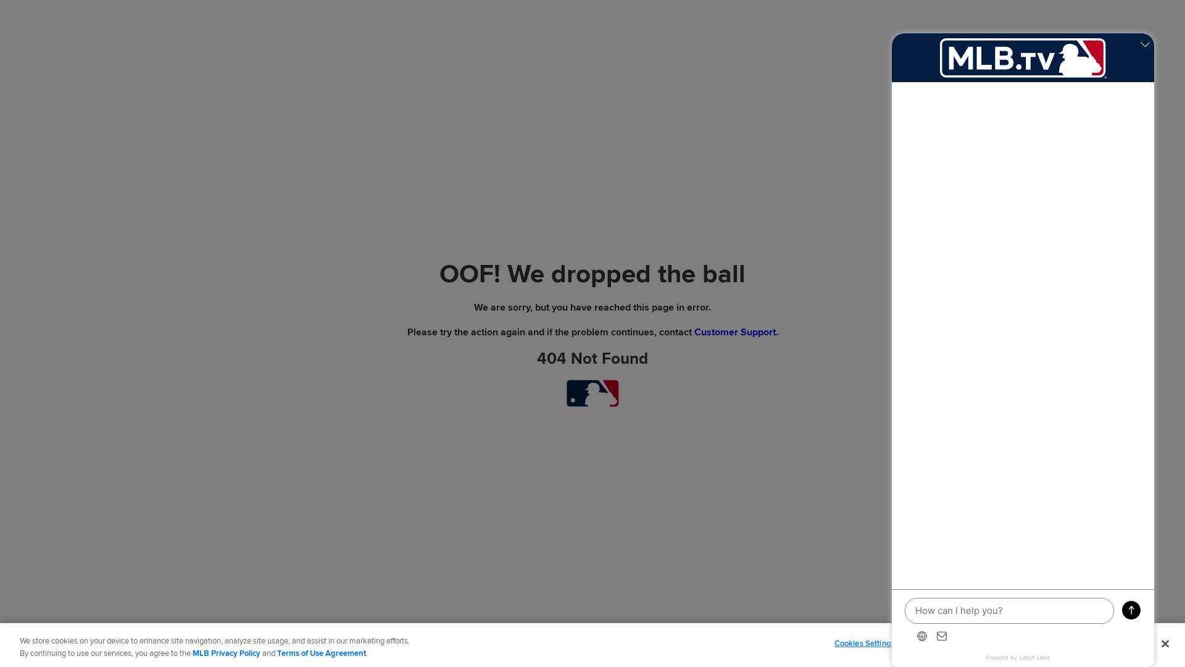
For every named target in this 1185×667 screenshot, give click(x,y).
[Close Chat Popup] (1145, 45)
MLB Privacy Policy (226, 653)
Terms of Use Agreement (321, 653)
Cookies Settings (864, 643)
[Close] (1165, 643)
